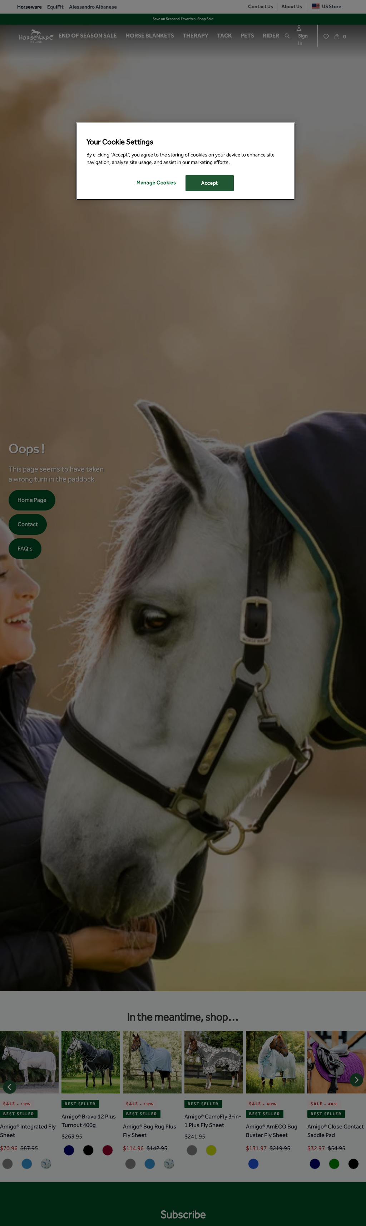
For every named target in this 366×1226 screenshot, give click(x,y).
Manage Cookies (156, 183)
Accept (209, 183)
